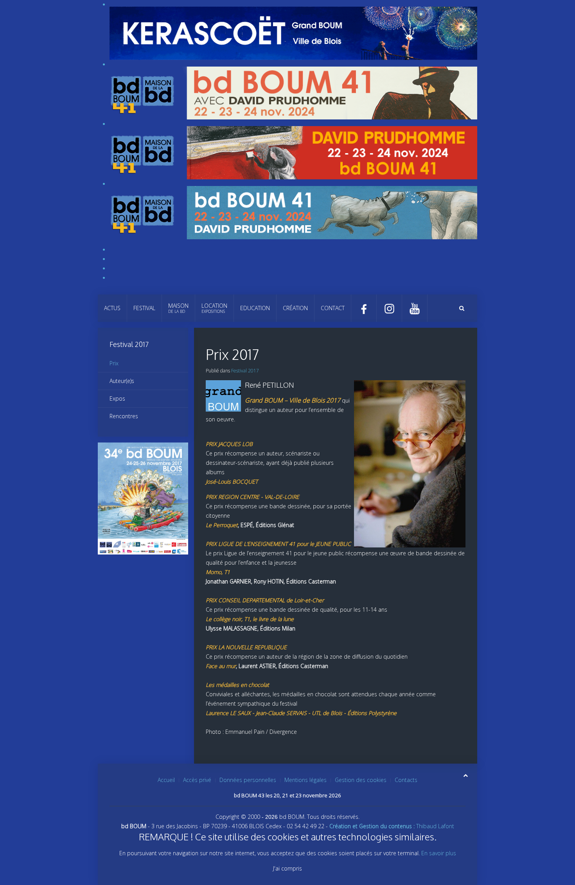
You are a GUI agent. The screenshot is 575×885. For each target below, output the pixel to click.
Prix (114, 363)
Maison (178, 308)
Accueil (166, 780)
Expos (117, 398)
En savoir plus (438, 853)
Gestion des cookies (360, 780)
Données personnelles (247, 780)
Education (255, 308)
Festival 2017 (245, 370)
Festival (144, 308)
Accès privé (197, 780)
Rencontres (124, 416)
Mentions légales (305, 780)
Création (295, 308)
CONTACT (333, 308)
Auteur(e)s (122, 381)
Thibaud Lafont (391, 826)
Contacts (406, 780)
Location (214, 308)
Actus (112, 308)
